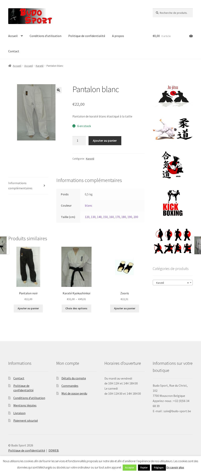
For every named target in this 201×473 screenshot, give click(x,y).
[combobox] (173, 282)
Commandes (69, 386)
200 (135, 217)
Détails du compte (73, 378)
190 (129, 217)
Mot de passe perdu (74, 393)
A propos (118, 36)
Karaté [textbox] (171, 283)
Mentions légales (25, 405)
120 (87, 217)
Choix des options (76, 308)
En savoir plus (175, 467)
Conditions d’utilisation (45, 36)
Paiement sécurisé (25, 420)
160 (111, 217)
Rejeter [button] (144, 467)
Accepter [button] (129, 467)
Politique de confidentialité (86, 36)
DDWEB (53, 450)
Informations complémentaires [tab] (20, 185)
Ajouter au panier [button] (28, 308)
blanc (88, 205)
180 (123, 217)
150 (105, 217)
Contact (13, 51)
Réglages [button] (159, 467)
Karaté (40, 65)
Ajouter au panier (105, 140)
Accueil (13, 36)
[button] (58, 90)
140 (99, 217)
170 (117, 217)
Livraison (19, 413)
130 (93, 217)
